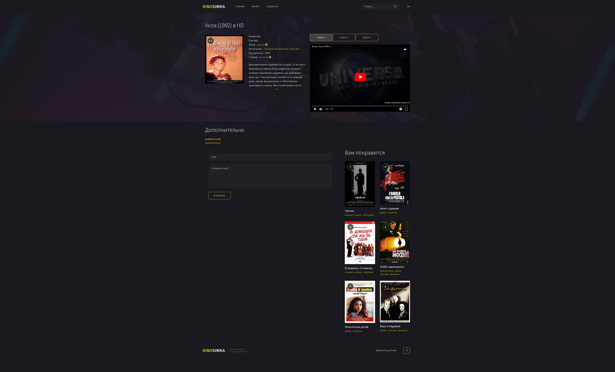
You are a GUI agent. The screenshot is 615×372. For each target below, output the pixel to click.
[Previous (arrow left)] (5, 186)
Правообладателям (386, 350)
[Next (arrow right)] (609, 186)
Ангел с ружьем (389, 208)
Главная (240, 6)
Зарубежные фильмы (276, 48)
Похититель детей (356, 327)
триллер (384, 274)
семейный (368, 272)
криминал (392, 212)
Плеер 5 (367, 37)
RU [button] (408, 6)
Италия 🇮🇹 (265, 57)
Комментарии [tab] (213, 139)
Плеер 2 (344, 37)
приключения (386, 270)
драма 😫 (262, 44)
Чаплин (349, 211)
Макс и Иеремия (390, 326)
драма (358, 214)
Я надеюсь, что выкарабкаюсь (363, 268)
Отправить (219, 195)
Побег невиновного (392, 267)
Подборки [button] (272, 6)
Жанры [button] (255, 6)
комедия (349, 214)
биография (368, 214)
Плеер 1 (321, 37)
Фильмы (294, 48)
